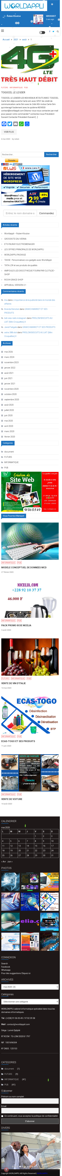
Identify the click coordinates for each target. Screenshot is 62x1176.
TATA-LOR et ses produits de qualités (20, 265)
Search (4, 963)
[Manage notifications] (6, 1169)
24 (52, 850)
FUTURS (4, 87)
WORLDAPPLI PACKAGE (15, 255)
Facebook (5, 967)
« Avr (3, 861)
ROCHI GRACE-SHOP (13, 280)
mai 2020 (8, 421)
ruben (16, 139)
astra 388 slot (10, 332)
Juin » (10, 861)
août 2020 (9, 405)
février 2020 (9, 437)
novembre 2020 (11, 389)
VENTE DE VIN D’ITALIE (13, 683)
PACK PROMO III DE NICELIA (16, 625)
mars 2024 (9, 357)
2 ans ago (45, 19)
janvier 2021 (9, 383)
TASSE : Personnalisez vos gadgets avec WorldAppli (28, 260)
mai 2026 (8, 352)
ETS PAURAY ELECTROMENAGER (19, 244)
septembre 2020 (11, 399)
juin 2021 (8, 378)
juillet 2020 (9, 410)
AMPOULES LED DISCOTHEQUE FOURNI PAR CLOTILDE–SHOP (29, 273)
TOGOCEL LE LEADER (13, 92)
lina (5, 300)
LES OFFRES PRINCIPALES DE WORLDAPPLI (24, 249)
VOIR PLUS (9, 132)
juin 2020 (8, 415)
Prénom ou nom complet (12, 1096)
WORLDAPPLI (42, 1173)
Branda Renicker (11, 309)
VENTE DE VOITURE (11, 799)
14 (28, 846)
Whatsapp (6, 970)
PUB (26, 87)
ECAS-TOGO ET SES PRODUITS (18, 741)
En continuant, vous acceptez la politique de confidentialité (31, 1116)
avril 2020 (8, 426)
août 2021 (9, 373)
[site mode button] (42, 32)
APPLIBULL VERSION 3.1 (15, 285)
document (9, 452)
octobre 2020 (10, 394)
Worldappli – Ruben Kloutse (16, 233)
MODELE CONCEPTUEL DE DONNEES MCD (24, 567)
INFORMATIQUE (16, 87)
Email (3, 1106)
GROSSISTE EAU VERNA (15, 239)
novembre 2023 (11, 362)
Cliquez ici (25, 973)
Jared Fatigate (10, 327)
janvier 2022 (9, 368)
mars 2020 (9, 431)
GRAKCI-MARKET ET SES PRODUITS (38, 327)
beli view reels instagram (15, 318)
